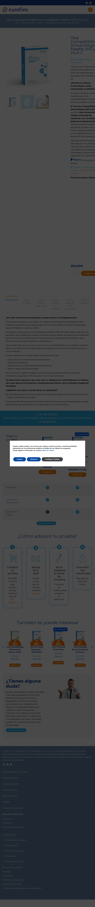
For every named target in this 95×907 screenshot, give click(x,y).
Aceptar (19, 459)
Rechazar (33, 459)
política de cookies (47, 450)
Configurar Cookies (52, 459)
